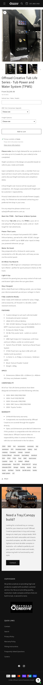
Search (6, 632)
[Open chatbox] (38, 680)
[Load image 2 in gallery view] (21, 69)
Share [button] (6, 479)
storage (16, 467)
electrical (34, 455)
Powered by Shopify (28, 680)
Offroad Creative (18, 680)
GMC (25, 458)
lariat (11, 461)
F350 (14, 458)
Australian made (20, 449)
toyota (29, 467)
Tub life (18, 470)
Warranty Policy (10, 641)
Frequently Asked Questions (14, 651)
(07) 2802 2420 (34, 4)
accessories (21, 446)
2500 (3, 446)
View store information (12, 145)
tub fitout (10, 470)
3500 (9, 446)
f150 (3, 458)
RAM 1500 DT (26, 464)
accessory (30, 446)
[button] (4, 3)
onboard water (6, 464)
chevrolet (16, 455)
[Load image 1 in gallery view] (10, 69)
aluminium (5, 449)
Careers (7, 657)
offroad (27, 461)
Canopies (13, 452)
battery (30, 449)
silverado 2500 (6, 467)
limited (20, 461)
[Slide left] (2, 69)
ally (37, 446)
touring (23, 467)
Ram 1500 (16, 464)
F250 (8, 458)
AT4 (12, 449)
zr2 (13, 473)
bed (35, 449)
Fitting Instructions (11, 646)
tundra (35, 470)
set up (35, 464)
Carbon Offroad (6, 455)
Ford (19, 458)
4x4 (14, 446)
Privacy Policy (9, 637)
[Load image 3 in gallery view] (32, 69)
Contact (13, 562)
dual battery (25, 455)
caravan (27, 452)
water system (6, 473)
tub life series (26, 470)
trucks (4, 470)
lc (15, 461)
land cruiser (32, 458)
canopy (20, 452)
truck (34, 467)
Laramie (4, 461)
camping (4, 452)
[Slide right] (40, 69)
